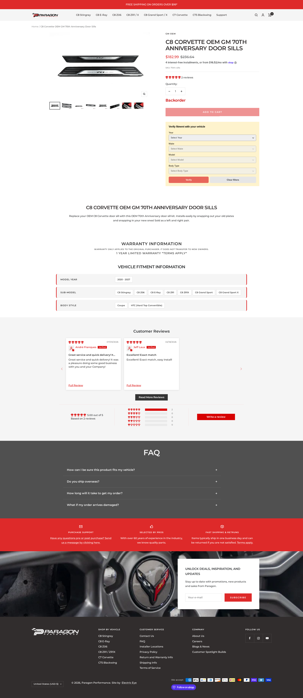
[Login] (262, 15)
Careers (197, 641)
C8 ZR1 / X (132, 14)
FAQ (142, 641)
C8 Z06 (116, 14)
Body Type (174, 165)
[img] (76, 342)
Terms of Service (150, 667)
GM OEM (171, 33)
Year (171, 132)
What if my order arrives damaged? (93, 505)
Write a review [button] (216, 416)
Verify (189, 180)
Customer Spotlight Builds (209, 651)
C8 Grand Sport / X (155, 14)
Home (35, 26)
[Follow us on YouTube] (267, 638)
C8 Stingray (83, 14)
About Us (198, 635)
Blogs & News (200, 646)
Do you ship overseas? (83, 481)
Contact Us (147, 635)
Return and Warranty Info (156, 657)
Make (171, 143)
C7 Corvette (180, 14)
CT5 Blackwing (202, 14)
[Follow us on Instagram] (258, 638)
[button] (173, 77)
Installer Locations (151, 646)
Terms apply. (245, 542)
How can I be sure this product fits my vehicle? (101, 470)
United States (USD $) (46, 684)
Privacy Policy (148, 651)
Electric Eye (129, 682)
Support (221, 14)
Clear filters (233, 180)
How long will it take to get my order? (94, 493)
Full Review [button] (75, 385)
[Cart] (269, 15)
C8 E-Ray (101, 14)
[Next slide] (241, 368)
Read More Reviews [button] (151, 397)
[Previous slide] (61, 368)
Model (172, 154)
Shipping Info (148, 662)
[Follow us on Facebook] (249, 638)
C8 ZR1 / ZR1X (106, 651)
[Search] (256, 15)
